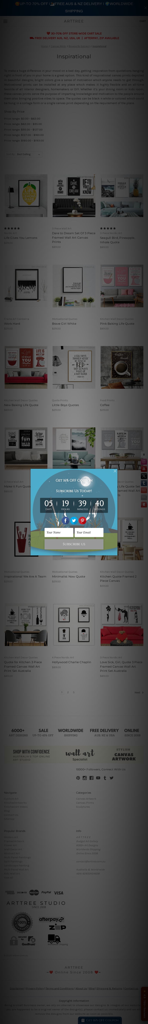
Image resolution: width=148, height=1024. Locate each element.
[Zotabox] (114, 551)
